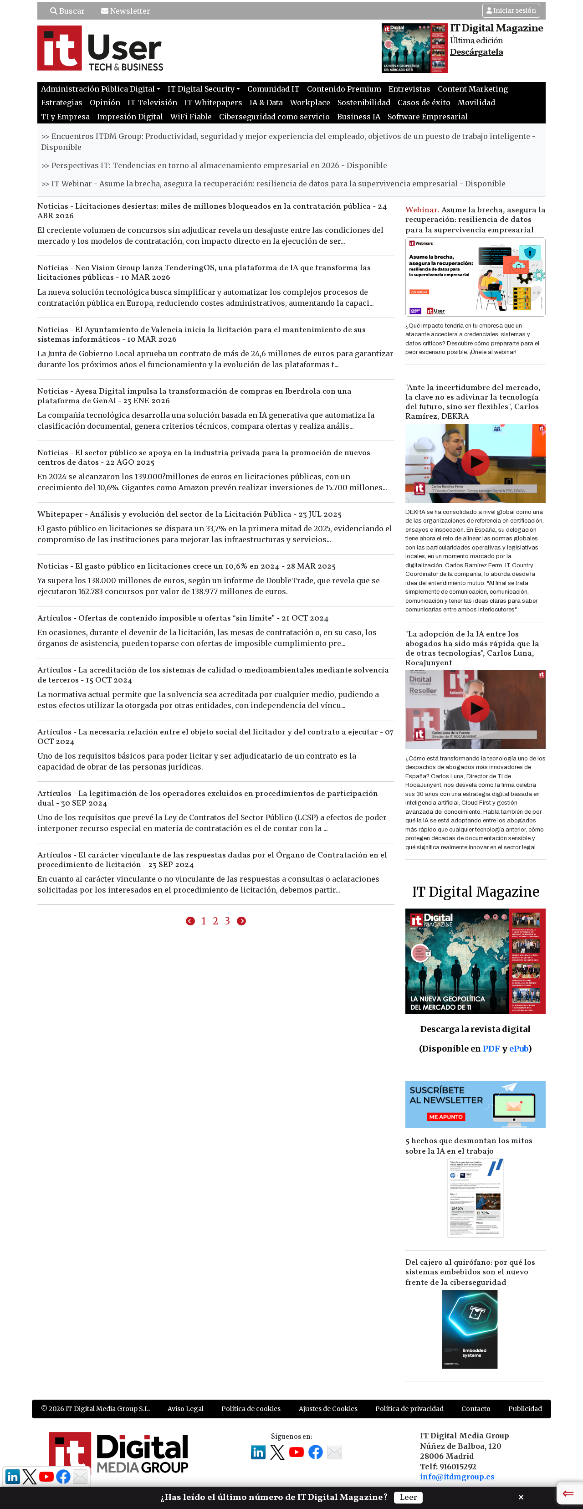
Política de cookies (251, 1409)
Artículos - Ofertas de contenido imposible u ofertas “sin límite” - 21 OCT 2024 (183, 618)
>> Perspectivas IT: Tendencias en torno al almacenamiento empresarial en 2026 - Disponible (214, 165)
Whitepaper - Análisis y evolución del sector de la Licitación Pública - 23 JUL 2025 (189, 514)
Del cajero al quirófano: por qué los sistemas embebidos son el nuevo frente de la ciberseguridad (470, 1272)
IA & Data (266, 102)
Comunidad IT (273, 88)
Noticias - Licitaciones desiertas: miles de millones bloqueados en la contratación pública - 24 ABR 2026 (212, 211)
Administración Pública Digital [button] (98, 88)
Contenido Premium (344, 88)
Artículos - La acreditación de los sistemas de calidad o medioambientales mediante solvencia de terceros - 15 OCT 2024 (213, 675)
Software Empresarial (428, 116)
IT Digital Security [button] (201, 88)
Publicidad (525, 1409)
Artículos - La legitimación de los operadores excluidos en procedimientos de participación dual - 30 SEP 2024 (207, 798)
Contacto (476, 1409)
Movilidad (476, 102)
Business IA (358, 116)
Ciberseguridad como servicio (274, 116)
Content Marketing (473, 88)
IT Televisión (152, 102)
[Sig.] (241, 921)
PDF (491, 1048)
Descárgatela (476, 52)
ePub (518, 1048)
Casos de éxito (424, 102)
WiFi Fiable (191, 116)
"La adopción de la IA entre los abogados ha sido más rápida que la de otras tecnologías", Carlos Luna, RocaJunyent (472, 649)
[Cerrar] (521, 1496)
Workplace (310, 102)
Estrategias (61, 102)
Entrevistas (409, 88)
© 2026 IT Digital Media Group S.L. (95, 1409)
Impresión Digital (130, 116)
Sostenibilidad (364, 102)
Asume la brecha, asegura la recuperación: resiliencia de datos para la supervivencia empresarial (475, 220)
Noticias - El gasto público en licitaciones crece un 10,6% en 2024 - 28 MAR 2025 (186, 566)
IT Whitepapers (213, 102)
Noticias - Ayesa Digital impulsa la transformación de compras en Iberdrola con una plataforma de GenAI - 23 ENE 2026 (194, 396)
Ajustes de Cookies (328, 1409)
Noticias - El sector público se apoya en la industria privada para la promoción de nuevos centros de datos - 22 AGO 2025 (203, 457)
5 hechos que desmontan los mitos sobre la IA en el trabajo (468, 1146)
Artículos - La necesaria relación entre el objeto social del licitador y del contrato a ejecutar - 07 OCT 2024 (215, 737)
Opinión (105, 102)
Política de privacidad (409, 1409)
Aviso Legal (186, 1409)
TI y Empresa (65, 116)
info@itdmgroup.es (457, 1476)
